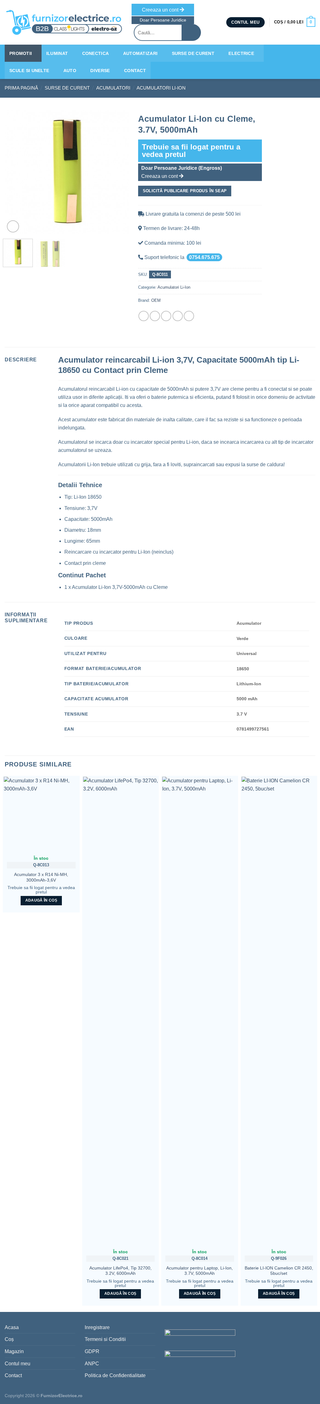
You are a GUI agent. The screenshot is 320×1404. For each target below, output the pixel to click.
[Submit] (191, 32)
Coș (9, 1339)
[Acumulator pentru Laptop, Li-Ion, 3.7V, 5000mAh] (199, 1011)
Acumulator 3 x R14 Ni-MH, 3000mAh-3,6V (41, 877)
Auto (69, 70)
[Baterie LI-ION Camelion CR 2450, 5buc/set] (279, 1011)
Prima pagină (21, 88)
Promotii (20, 53)
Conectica (95, 53)
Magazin (14, 1351)
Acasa (12, 1327)
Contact (135, 70)
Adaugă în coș (41, 900)
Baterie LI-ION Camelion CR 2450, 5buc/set (279, 1271)
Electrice (241, 53)
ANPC (92, 1363)
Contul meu (17, 1363)
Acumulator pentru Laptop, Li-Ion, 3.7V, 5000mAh (199, 1271)
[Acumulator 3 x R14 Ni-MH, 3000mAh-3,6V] (41, 814)
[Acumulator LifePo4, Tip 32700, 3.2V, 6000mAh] (120, 1011)
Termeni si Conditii (105, 1339)
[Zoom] (13, 226)
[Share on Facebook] (143, 316)
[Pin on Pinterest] (177, 316)
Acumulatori (113, 88)
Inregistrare (97, 1327)
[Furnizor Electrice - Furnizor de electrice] (63, 22)
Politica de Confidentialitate (115, 1375)
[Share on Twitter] (155, 316)
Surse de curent (193, 53)
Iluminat (57, 53)
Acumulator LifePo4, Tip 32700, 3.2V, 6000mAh (120, 1271)
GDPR (92, 1351)
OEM (156, 300)
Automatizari (140, 53)
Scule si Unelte (29, 70)
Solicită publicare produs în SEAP (185, 190)
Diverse (100, 70)
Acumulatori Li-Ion (161, 88)
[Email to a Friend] (166, 316)
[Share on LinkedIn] (189, 316)
